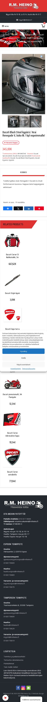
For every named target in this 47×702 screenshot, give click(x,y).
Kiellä (23, 358)
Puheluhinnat (9, 663)
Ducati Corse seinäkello (12, 473)
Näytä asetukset (23, 364)
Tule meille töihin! (11, 667)
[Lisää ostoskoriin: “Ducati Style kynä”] (11, 281)
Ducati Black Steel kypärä (25, 158)
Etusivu (6, 34)
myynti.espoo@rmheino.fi (14, 583)
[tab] (23, 172)
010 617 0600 (25, 519)
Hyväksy (23, 351)
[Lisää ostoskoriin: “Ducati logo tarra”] (11, 316)
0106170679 (9, 587)
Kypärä (11, 160)
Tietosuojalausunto (28, 369)
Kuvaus (23, 172)
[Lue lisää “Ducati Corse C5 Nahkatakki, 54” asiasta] (11, 243)
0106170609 (9, 616)
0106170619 (9, 640)
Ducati (14, 34)
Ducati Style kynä (12, 293)
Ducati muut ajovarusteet (22, 156)
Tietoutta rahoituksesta (13, 660)
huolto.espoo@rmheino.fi (14, 571)
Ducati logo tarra (12, 329)
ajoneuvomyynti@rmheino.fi (15, 613)
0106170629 (9, 628)
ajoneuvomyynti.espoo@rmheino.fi (18, 559)
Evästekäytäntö (16, 369)
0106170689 (9, 575)
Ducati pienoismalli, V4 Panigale (12, 396)
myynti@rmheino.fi (11, 637)
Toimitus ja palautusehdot (14, 656)
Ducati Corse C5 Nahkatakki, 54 (12, 256)
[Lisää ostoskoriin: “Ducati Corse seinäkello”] (11, 459)
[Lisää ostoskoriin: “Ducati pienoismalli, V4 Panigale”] (11, 385)
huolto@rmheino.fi (11, 625)
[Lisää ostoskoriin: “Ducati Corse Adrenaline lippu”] (11, 420)
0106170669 (9, 563)
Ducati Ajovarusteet (28, 34)
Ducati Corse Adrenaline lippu (12, 434)
